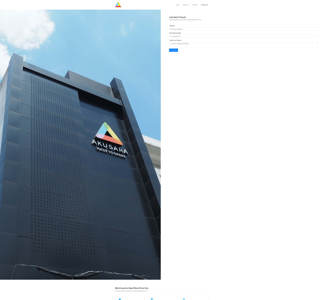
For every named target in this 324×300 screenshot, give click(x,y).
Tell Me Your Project (175, 40)
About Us (186, 5)
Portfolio (195, 5)
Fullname (172, 26)
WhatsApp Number (175, 33)
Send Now (173, 50)
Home (178, 5)
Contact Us (205, 5)
